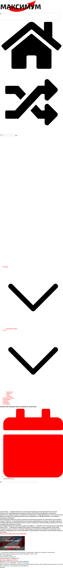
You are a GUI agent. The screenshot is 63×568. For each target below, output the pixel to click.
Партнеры (6, 402)
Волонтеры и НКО (12, 328)
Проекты (5, 401)
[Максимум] (31, 69)
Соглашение (6, 403)
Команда (9, 393)
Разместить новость (8, 398)
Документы (10, 392)
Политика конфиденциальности (9, 559)
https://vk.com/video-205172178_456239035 (13, 533)
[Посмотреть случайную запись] (31, 133)
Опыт (8, 395)
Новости (5, 266)
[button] (33, 327)
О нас (4, 330)
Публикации (6, 399)
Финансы (9, 396)
